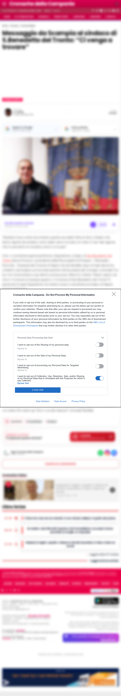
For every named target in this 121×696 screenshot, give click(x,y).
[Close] (115, 295)
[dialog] (60, 348)
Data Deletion (42, 401)
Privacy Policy (78, 401)
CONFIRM (38, 390)
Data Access (60, 401)
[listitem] (60, 337)
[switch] (99, 345)
